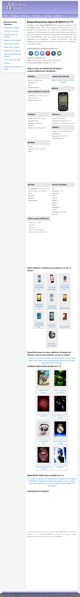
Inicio (6, 16)
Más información (74, 594)
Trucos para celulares (11, 31)
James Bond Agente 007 (37, 483)
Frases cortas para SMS (12, 60)
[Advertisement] (51, 167)
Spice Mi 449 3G (64, 308)
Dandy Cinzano (65, 483)
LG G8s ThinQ (70, 358)
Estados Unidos (68, 80)
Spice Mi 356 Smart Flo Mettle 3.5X (64, 287)
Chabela (61, 479)
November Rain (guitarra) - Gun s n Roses (60, 481)
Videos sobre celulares (12, 44)
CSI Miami (41, 481)
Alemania (63, 82)
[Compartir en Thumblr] (53, 55)
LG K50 (30, 358)
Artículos (7, 63)
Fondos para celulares (11, 28)
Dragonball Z (60, 467)
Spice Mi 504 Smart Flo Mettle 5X (39, 287)
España (59, 80)
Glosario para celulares (12, 47)
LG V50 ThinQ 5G (57, 358)
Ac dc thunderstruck (50, 479)
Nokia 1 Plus (33, 360)
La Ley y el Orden (53, 483)
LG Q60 (47, 358)
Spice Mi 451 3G (64, 327)
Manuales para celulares (12, 51)
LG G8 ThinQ (39, 358)
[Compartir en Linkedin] (42, 55)
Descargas (48, 16)
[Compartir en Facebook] (31, 55)
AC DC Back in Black (34, 479)
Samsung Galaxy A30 (54, 360)
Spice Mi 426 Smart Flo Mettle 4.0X (39, 325)
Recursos (25, 16)
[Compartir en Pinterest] (48, 55)
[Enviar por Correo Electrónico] (59, 55)
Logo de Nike (43, 416)
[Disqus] (51, 562)
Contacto (58, 16)
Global (54, 80)
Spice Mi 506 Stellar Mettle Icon (39, 306)
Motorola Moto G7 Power (53, 363)
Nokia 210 (42, 360)
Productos (36, 16)
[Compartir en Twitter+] (36, 55)
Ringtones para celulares (12, 40)
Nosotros (14, 16)
